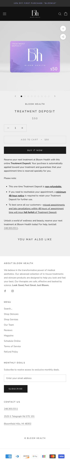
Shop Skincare (11, 314)
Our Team (9, 324)
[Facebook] (5, 291)
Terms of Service (12, 346)
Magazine (8, 335)
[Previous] (15, 96)
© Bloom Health (35, 438)
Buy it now (35, 150)
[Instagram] (12, 291)
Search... (8, 308)
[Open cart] (65, 13)
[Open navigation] (4, 14)
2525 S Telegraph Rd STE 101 (19, 416)
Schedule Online (12, 341)
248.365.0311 (11, 408)
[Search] (59, 13)
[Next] (54, 96)
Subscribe (16, 389)
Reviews (8, 330)
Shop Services (11, 319)
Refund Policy (11, 351)
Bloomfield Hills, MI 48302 (17, 423)
